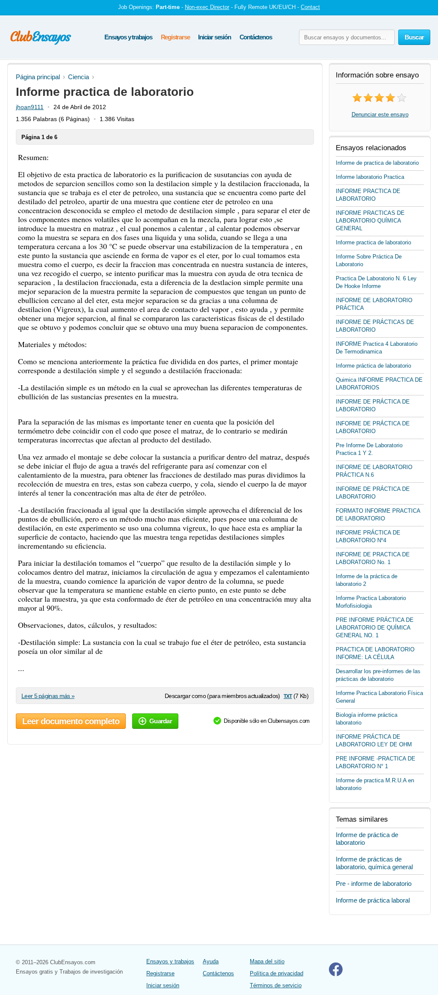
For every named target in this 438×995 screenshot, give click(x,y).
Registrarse (175, 37)
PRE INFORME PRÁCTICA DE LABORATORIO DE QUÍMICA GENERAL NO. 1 (375, 628)
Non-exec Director (207, 7)
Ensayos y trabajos (128, 37)
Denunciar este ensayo (380, 114)
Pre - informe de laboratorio (373, 883)
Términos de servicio (276, 985)
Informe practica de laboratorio (373, 242)
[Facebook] (336, 974)
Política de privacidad (276, 973)
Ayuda (211, 961)
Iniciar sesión (214, 37)
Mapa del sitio (267, 961)
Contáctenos (256, 37)
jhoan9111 (30, 107)
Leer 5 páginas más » (47, 695)
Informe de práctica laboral (373, 900)
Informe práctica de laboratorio (373, 365)
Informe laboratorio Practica (370, 177)
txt (288, 696)
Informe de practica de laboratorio (377, 163)
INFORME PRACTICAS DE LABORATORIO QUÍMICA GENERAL (370, 221)
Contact (310, 7)
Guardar (160, 721)
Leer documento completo (70, 721)
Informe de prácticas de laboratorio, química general (374, 862)
